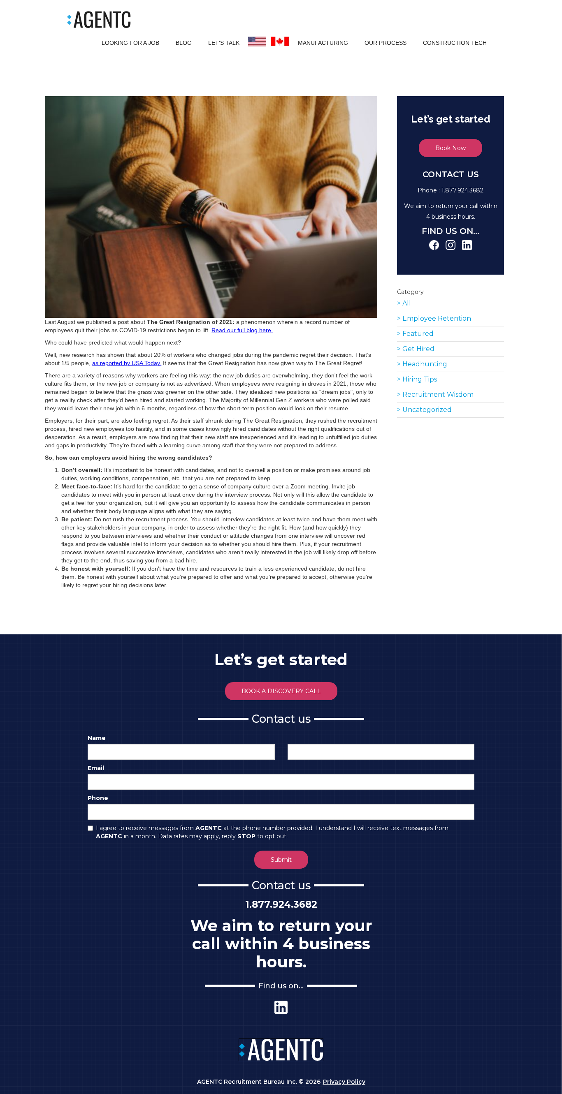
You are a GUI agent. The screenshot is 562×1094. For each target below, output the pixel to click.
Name (97, 738)
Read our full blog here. (242, 330)
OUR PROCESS (385, 42)
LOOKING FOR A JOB (130, 42)
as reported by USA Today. (126, 363)
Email (96, 768)
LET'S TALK (223, 42)
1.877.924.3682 (462, 190)
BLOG (184, 42)
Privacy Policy (344, 1081)
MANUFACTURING (323, 42)
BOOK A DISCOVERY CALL (281, 691)
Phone (98, 798)
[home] (99, 19)
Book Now (450, 148)
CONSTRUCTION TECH (455, 42)
